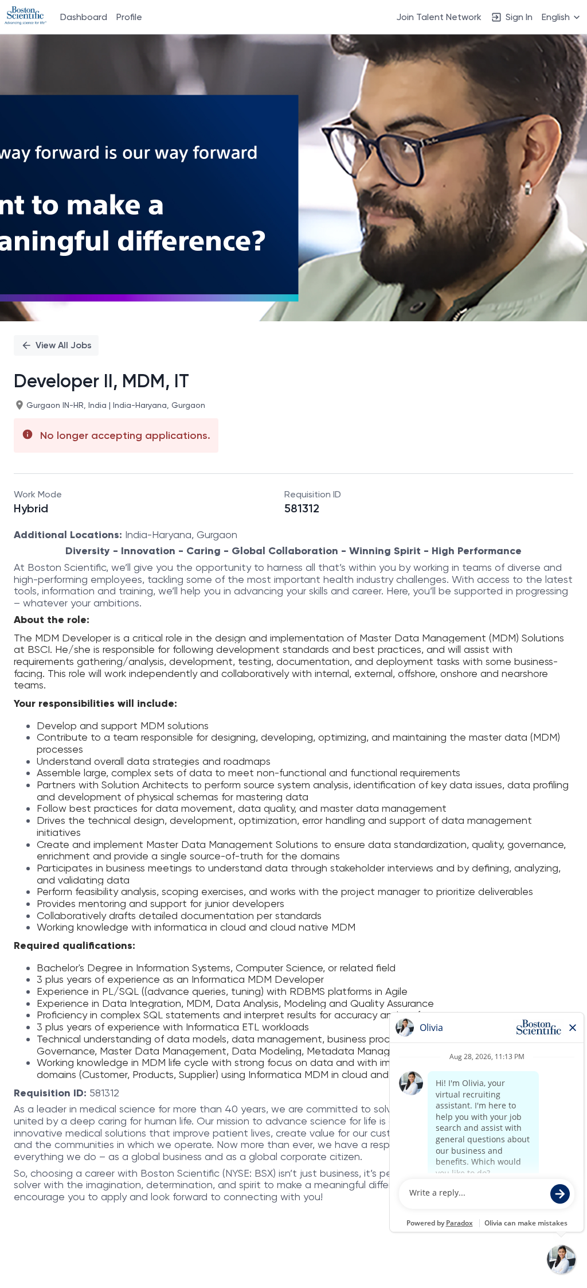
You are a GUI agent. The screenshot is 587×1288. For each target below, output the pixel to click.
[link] (25, 17)
